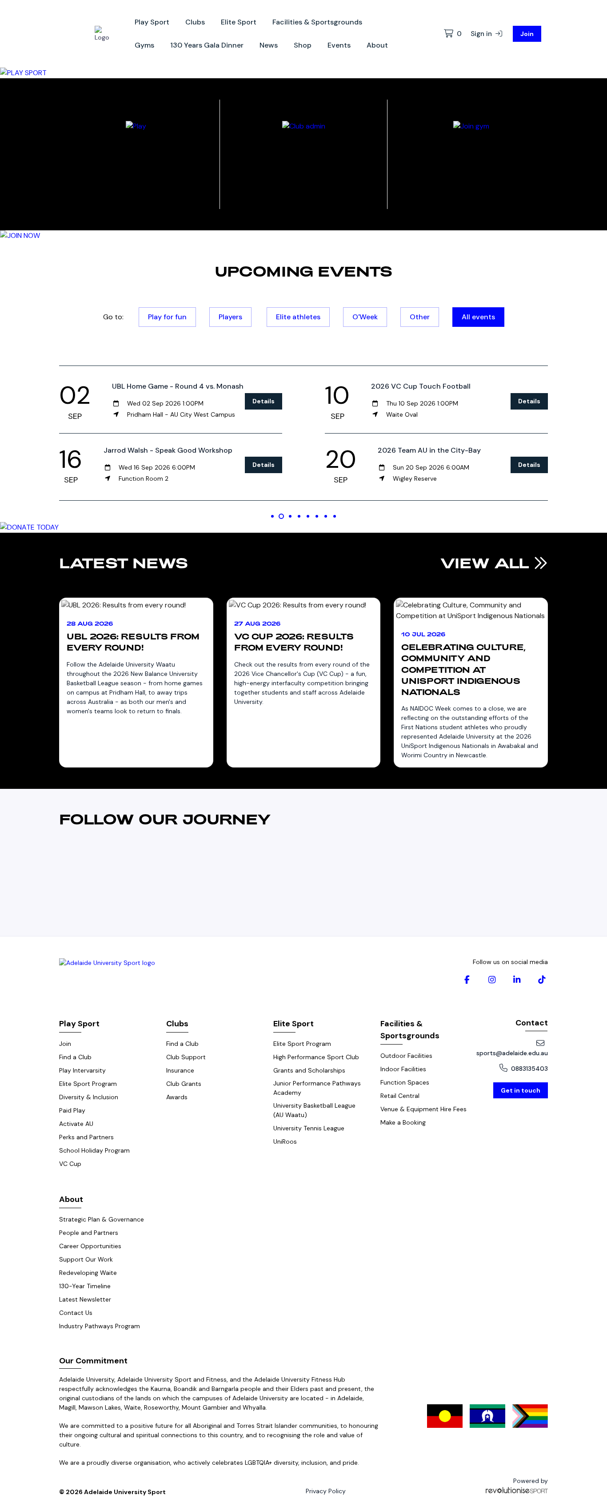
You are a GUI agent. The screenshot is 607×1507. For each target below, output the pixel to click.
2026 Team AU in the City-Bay (429, 450)
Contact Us (75, 1313)
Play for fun (167, 316)
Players (230, 316)
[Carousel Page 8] (334, 516)
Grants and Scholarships (309, 1070)
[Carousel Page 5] (308, 516)
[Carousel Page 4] (299, 516)
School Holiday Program (94, 1150)
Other (420, 316)
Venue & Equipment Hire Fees (423, 1109)
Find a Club (75, 1057)
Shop (302, 45)
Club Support (186, 1057)
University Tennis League (308, 1128)
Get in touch (520, 1090)
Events (339, 45)
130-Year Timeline (85, 1286)
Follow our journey (165, 818)
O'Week (365, 316)
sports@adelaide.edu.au (512, 1053)
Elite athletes (298, 316)
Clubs (195, 22)
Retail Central (399, 1096)
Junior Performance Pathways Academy (317, 1088)
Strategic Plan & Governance (101, 1219)
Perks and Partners (86, 1137)
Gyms (144, 45)
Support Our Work (86, 1259)
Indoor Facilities (403, 1069)
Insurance (180, 1070)
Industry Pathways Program (99, 1326)
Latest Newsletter (85, 1299)
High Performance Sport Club (316, 1057)
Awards (177, 1097)
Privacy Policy (326, 1491)
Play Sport (152, 22)
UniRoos (285, 1141)
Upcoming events (303, 270)
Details (263, 401)
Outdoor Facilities (406, 1056)
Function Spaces (404, 1082)
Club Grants (183, 1084)
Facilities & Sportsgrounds (317, 22)
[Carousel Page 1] (272, 516)
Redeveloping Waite (88, 1273)
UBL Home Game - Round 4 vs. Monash (178, 386)
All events (478, 316)
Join (527, 34)
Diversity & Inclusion (88, 1097)
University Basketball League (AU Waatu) (314, 1110)
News (269, 45)
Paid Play (72, 1110)
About (377, 45)
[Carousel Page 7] (325, 516)
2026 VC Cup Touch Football (421, 386)
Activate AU (76, 1124)
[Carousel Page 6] (316, 516)
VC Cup (70, 1164)
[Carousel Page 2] (281, 516)
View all (487, 562)
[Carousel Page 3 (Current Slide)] (290, 516)
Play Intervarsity (82, 1070)
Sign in (482, 33)
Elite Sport (238, 22)
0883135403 (529, 1069)
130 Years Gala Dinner (207, 45)
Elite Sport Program (88, 1084)
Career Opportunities (90, 1246)
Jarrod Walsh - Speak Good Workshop (168, 450)
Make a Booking (403, 1122)
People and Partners (88, 1233)
